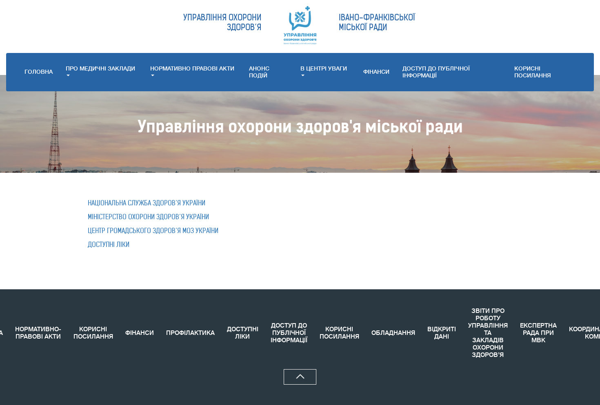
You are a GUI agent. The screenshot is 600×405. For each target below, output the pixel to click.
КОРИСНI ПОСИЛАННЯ (532, 72)
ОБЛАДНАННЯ (393, 333)
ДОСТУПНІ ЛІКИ (108, 244)
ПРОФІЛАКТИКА (190, 333)
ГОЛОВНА (38, 71)
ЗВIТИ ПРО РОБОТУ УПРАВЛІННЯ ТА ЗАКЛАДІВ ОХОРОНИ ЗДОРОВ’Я (488, 333)
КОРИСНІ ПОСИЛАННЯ (93, 333)
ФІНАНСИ (376, 71)
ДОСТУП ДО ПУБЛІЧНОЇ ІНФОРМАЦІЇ (436, 72)
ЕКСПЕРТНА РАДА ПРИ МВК (538, 333)
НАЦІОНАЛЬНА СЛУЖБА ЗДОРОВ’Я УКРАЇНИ (147, 203)
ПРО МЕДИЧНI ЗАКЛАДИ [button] (100, 68)
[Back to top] (300, 377)
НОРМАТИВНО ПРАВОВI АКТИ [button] (192, 68)
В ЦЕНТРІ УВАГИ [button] (323, 68)
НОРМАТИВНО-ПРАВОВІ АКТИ (38, 333)
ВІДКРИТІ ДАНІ (441, 333)
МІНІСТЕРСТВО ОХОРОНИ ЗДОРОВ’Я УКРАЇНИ (148, 217)
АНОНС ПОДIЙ (259, 72)
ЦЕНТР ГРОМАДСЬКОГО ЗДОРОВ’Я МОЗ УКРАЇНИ (153, 231)
